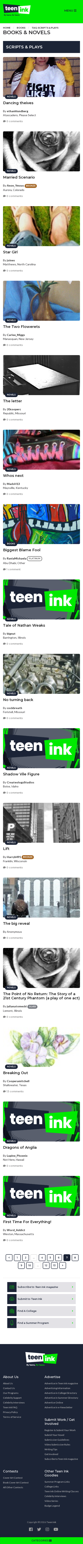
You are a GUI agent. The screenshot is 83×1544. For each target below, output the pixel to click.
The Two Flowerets (21, 327)
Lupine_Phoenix (17, 1155)
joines (11, 260)
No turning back (18, 700)
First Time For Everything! (27, 1222)
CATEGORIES (40, 1540)
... (34, 1257)
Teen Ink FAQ (10, 1407)
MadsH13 (13, 483)
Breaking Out (15, 1073)
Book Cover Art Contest (16, 1482)
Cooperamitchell (18, 1081)
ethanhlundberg (17, 111)
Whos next (13, 475)
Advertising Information (57, 1388)
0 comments (14, 121)
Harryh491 (14, 857)
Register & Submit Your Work (60, 1430)
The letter (12, 401)
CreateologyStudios (20, 782)
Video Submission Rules (57, 1444)
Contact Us (9, 1388)
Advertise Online (54, 1402)
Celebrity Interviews (14, 1402)
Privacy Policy (10, 1412)
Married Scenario (19, 177)
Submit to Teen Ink (30, 1298)
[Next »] (62, 1265)
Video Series (51, 1500)
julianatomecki (17, 1006)
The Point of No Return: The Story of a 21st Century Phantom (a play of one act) (41, 996)
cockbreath (14, 708)
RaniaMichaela (16, 558)
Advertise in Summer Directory (61, 1397)
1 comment (13, 569)
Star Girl (10, 252)
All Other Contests (13, 1487)
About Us (8, 1383)
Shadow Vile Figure (21, 774)
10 (29, 1265)
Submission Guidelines (57, 1439)
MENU (69, 10)
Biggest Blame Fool (21, 550)
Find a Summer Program (33, 1322)
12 (46, 1265)
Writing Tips (51, 1449)
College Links (52, 1486)
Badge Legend (52, 1505)
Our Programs (11, 1392)
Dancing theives (18, 103)
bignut (11, 633)
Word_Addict (16, 1230)
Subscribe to (38, 1286)
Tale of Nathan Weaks (24, 625)
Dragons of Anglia (20, 1147)
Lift (6, 849)
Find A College (27, 1310)
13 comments (15, 1091)
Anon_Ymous (15, 185)
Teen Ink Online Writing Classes (62, 1491)
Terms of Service (12, 1416)
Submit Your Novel (54, 1434)
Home (6, 27)
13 (54, 1265)
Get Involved (51, 1454)
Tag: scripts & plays (45, 27)
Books (21, 27)
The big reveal (16, 923)
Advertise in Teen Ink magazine (61, 1383)
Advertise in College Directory (61, 1392)
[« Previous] (9, 1257)
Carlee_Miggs (16, 335)
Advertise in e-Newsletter (59, 1407)
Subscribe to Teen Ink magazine (61, 1458)
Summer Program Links (57, 1481)
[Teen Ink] (20, 10)
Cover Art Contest (13, 1477)
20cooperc (14, 409)
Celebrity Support (12, 1397)
